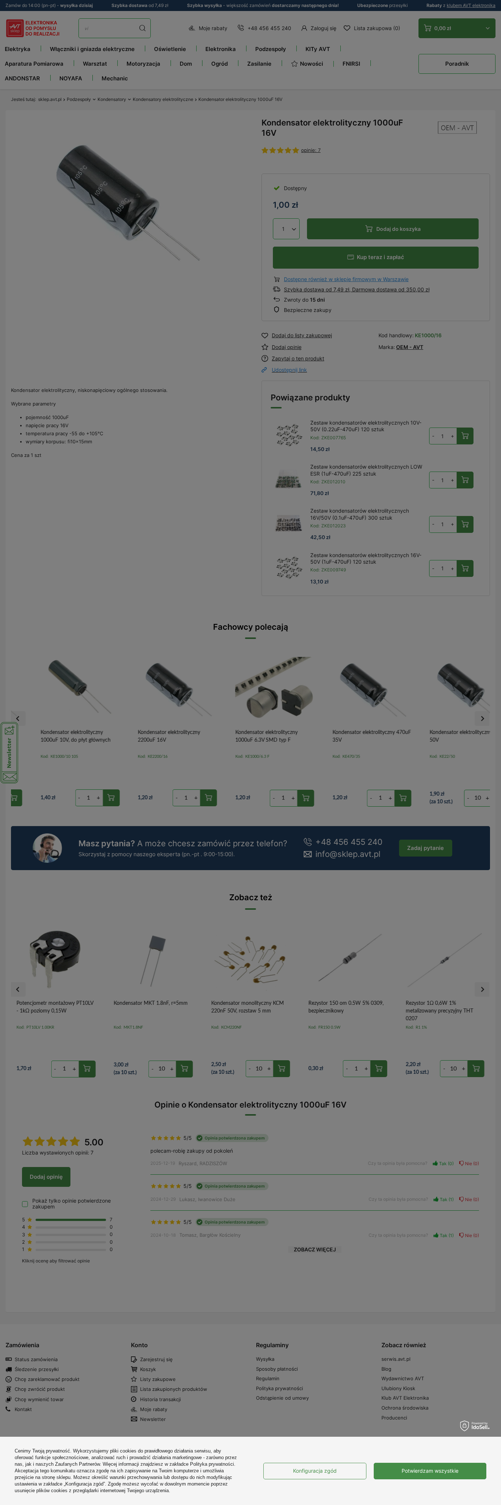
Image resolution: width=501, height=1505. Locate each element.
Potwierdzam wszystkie (430, 1471)
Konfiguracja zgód (315, 1471)
